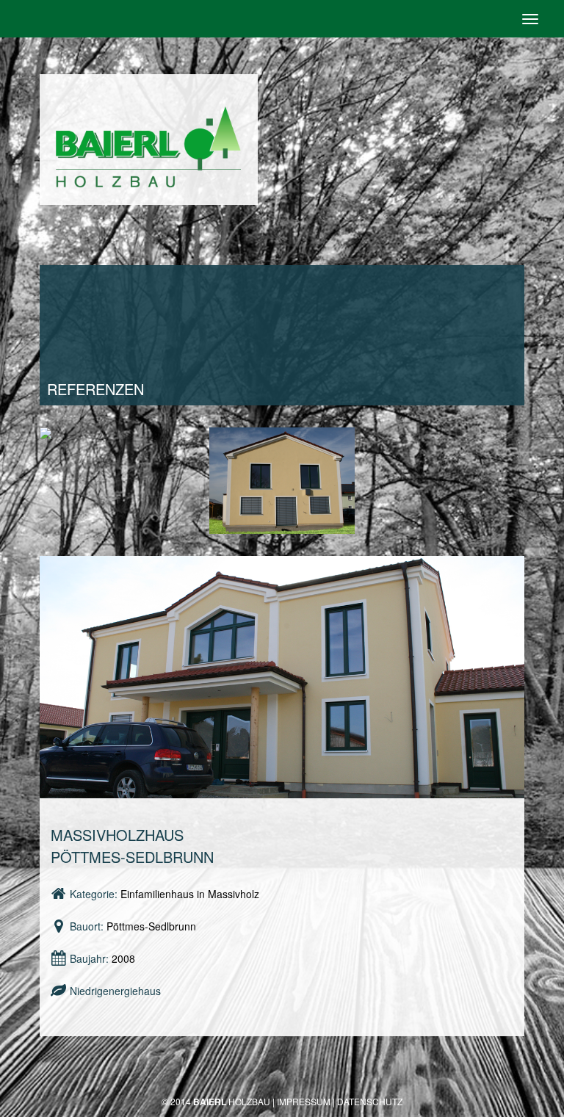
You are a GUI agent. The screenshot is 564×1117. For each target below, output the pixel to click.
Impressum (303, 1101)
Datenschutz (369, 1101)
